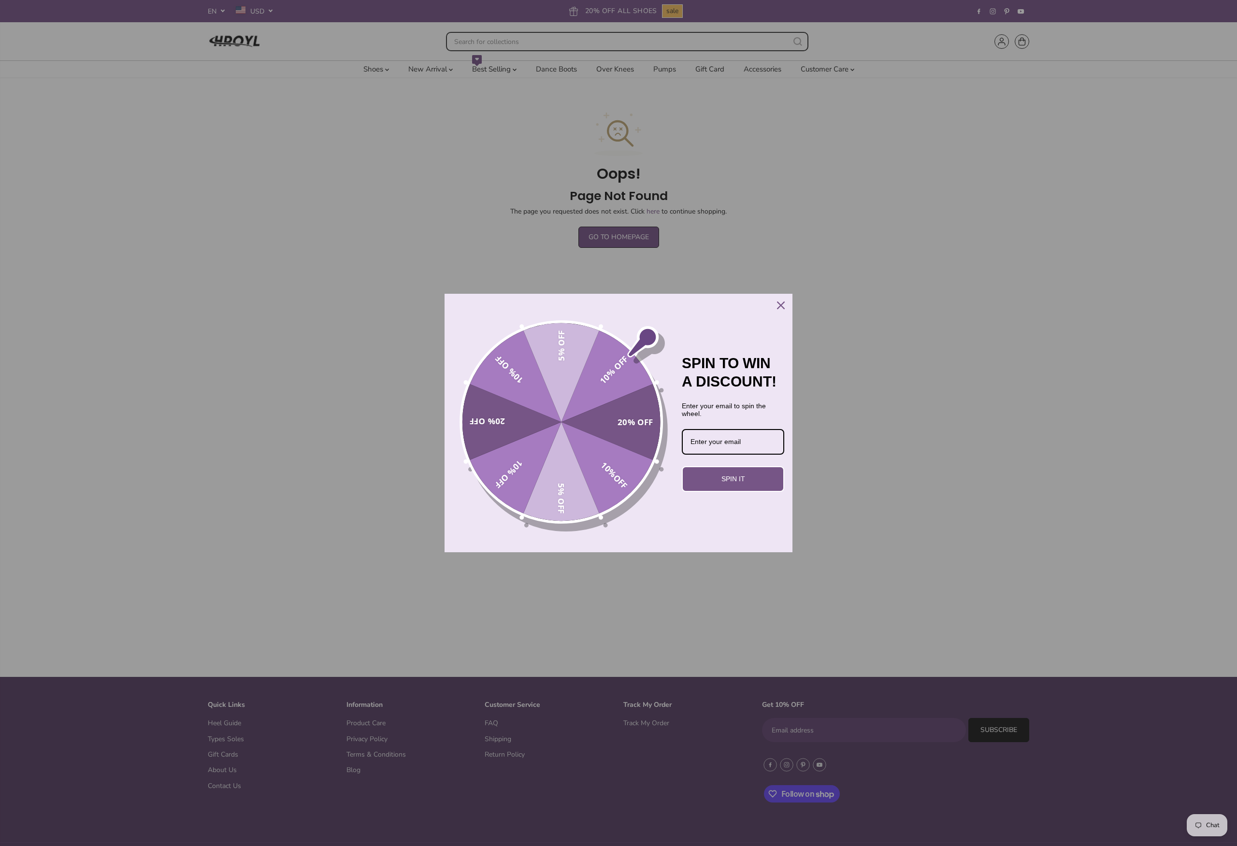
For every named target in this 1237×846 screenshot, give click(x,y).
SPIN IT (733, 479)
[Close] (780, 305)
